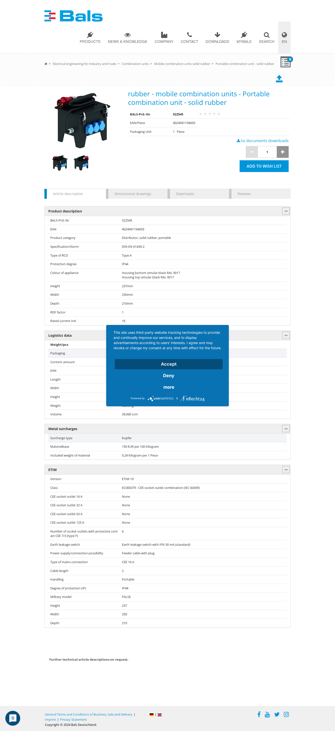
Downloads (217, 41)
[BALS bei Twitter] (277, 715)
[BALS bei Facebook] (259, 715)
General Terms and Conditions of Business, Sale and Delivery (88, 714)
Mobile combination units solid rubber (182, 64)
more (168, 387)
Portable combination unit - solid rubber (245, 64)
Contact (189, 41)
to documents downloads (264, 140)
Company (164, 41)
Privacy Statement (73, 719)
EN (284, 41)
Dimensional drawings (133, 193)
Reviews (244, 193)
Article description (68, 193)
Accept (169, 364)
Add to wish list (264, 166)
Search (266, 41)
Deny (168, 375)
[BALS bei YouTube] (267, 715)
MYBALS (244, 41)
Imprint (50, 719)
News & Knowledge (127, 41)
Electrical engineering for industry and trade (84, 64)
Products (90, 41)
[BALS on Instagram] (286, 715)
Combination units (135, 64)
